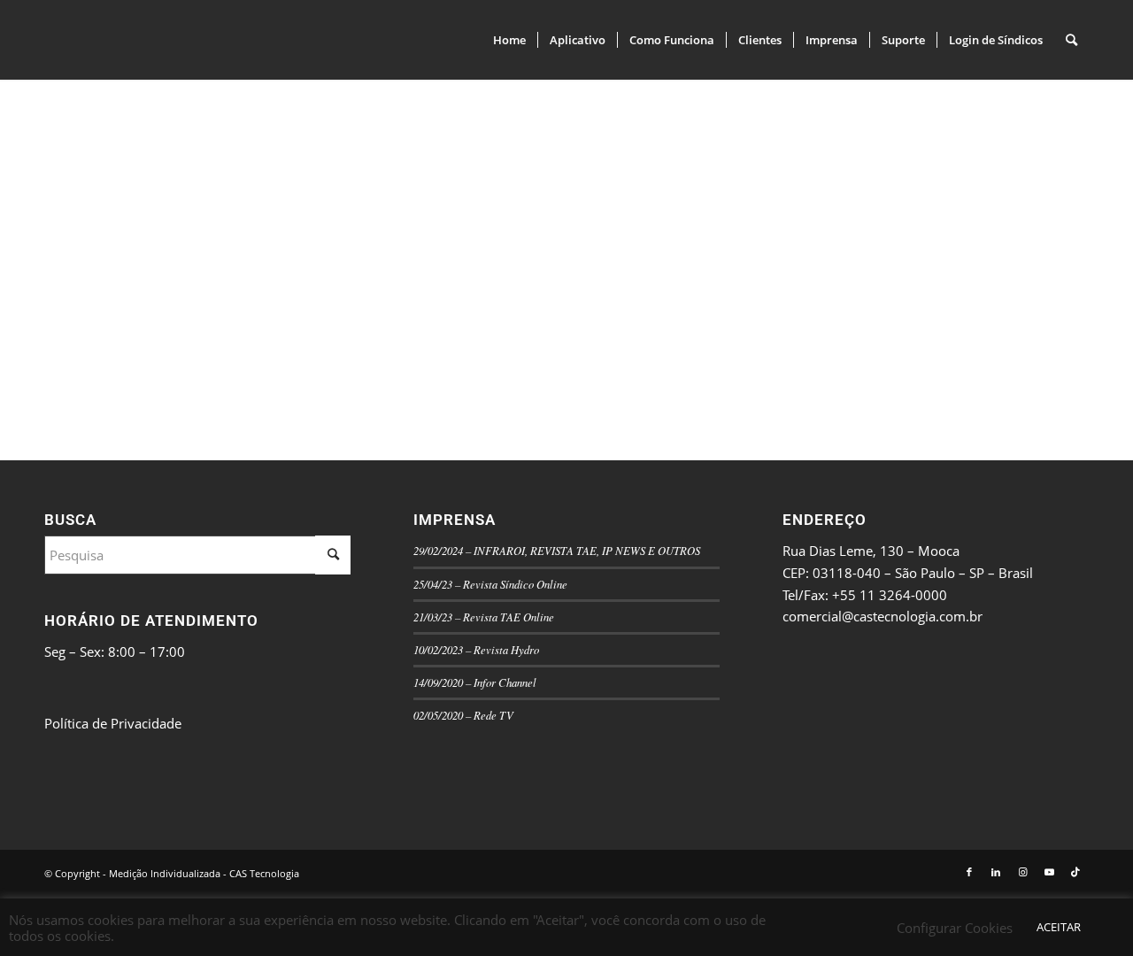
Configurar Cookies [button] (955, 928)
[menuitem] (509, 40)
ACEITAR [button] (1059, 927)
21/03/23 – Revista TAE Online (483, 616)
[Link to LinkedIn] (996, 872)
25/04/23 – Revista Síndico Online (490, 583)
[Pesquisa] (1071, 40)
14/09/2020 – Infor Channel (474, 682)
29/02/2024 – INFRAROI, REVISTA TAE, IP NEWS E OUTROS (556, 550)
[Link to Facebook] (969, 872)
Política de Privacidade (112, 723)
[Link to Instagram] (1022, 872)
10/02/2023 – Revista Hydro (476, 649)
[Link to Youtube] (1049, 872)
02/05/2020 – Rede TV (463, 714)
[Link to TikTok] (1075, 872)
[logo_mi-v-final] (177, 40)
